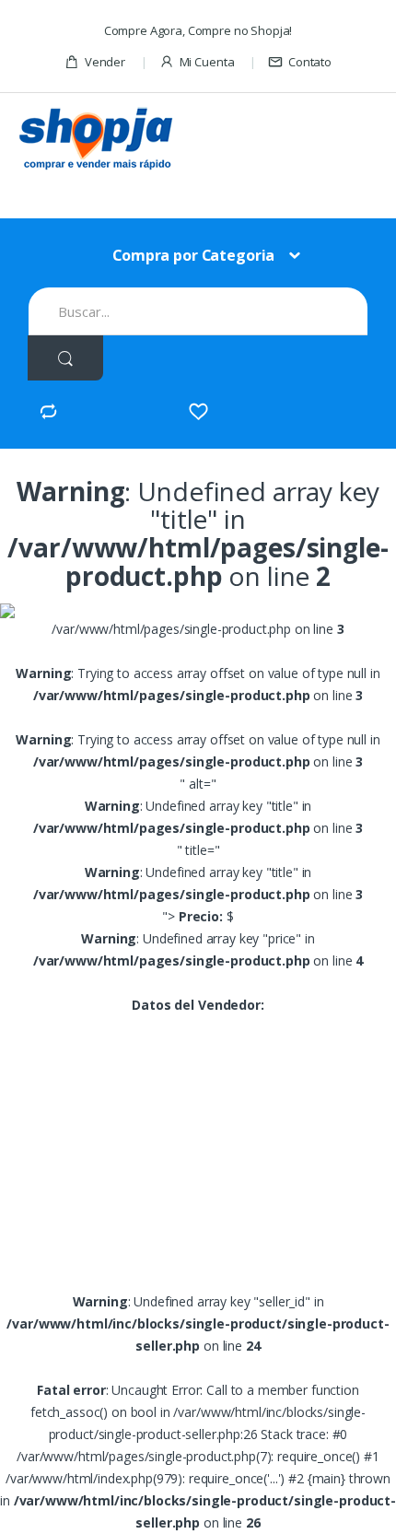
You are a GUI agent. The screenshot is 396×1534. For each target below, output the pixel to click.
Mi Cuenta (207, 61)
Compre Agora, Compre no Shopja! (198, 30)
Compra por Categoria (193, 255)
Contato (310, 61)
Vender (105, 61)
